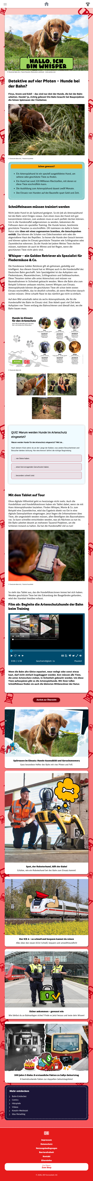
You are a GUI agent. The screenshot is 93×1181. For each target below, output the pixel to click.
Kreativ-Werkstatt (20, 1110)
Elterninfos (46, 1160)
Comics (15, 1100)
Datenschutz (46, 1144)
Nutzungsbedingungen (46, 1148)
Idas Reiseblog (18, 1114)
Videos (15, 1107)
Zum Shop (46, 1166)
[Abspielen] (46, 628)
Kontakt (46, 1156)
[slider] (11, 651)
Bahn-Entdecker (19, 1096)
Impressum (46, 1140)
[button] (12, 655)
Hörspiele (16, 1103)
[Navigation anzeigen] (5, 4)
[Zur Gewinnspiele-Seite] (88, 4)
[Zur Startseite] (46, 4)
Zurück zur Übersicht (46, 700)
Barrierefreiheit (46, 1152)
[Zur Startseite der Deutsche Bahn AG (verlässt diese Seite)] (46, 1133)
